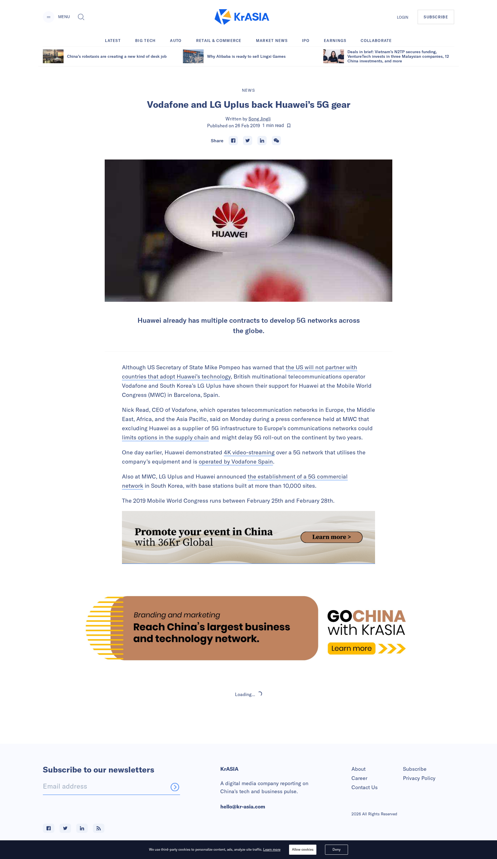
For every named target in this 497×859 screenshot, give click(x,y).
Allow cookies (303, 849)
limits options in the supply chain (165, 437)
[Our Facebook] (48, 828)
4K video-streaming (249, 452)
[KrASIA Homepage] (242, 17)
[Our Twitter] (65, 828)
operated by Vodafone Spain (236, 461)
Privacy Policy (419, 778)
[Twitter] (247, 140)
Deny (336, 849)
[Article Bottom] (248, 537)
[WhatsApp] (276, 140)
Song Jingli (259, 119)
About (358, 769)
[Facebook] (233, 140)
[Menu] (48, 17)
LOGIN (402, 17)
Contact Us (364, 787)
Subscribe (415, 769)
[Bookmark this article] (288, 125)
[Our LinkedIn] (82, 828)
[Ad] (248, 628)
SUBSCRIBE (436, 17)
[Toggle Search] (81, 17)
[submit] (175, 787)
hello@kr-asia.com (242, 806)
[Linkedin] (262, 140)
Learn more (271, 849)
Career (359, 778)
